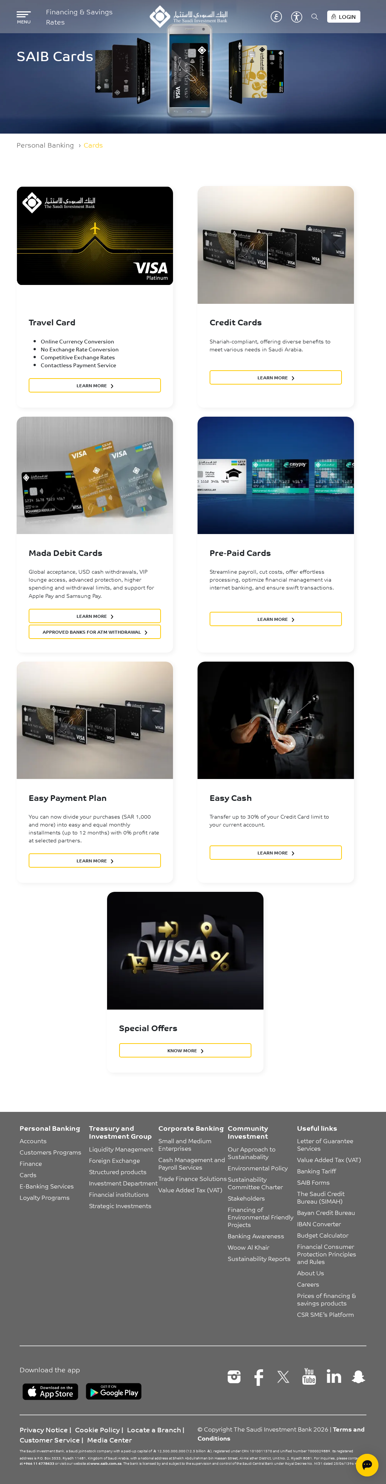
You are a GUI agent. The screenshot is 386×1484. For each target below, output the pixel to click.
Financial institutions (119, 1194)
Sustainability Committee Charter (255, 1183)
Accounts (33, 1140)
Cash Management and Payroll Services (192, 1163)
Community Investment (248, 1132)
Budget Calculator (322, 1235)
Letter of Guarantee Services (326, 1144)
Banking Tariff (316, 1170)
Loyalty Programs (45, 1197)
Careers (308, 1284)
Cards (28, 1174)
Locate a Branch (154, 1429)
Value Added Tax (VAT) (190, 1189)
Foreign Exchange (114, 1160)
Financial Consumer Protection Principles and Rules (327, 1254)
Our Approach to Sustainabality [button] (252, 1153)
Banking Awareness (256, 1235)
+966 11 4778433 (38, 1463)
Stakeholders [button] (246, 1198)
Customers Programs (50, 1152)
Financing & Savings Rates (79, 16)
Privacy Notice (44, 1429)
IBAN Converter (319, 1223)
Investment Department (123, 1183)
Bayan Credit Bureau (326, 1212)
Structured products (118, 1171)
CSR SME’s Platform (325, 1314)
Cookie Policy (97, 1429)
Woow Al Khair (248, 1247)
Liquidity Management (121, 1149)
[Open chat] (367, 1465)
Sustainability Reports (259, 1258)
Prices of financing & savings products (327, 1299)
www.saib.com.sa (105, 1463)
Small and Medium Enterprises (185, 1144)
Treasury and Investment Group (120, 1132)
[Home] (188, 16)
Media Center (109, 1439)
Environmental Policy (258, 1167)
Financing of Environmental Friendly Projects (261, 1217)
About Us (310, 1272)
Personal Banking (45, 145)
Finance (31, 1163)
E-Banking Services (47, 1186)
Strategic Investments (120, 1205)
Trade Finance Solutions (192, 1178)
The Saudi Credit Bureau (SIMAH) (321, 1197)
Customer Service (50, 1439)
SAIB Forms (313, 1182)
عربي (276, 16)
